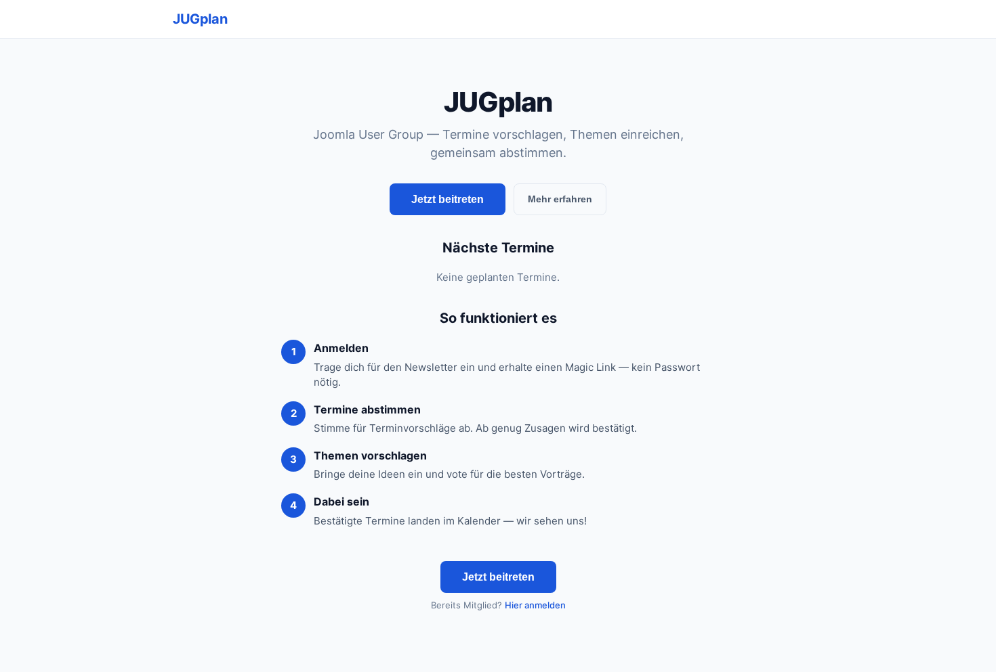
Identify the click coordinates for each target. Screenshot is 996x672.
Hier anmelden (535, 605)
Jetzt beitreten (447, 199)
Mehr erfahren (560, 199)
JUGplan (200, 19)
